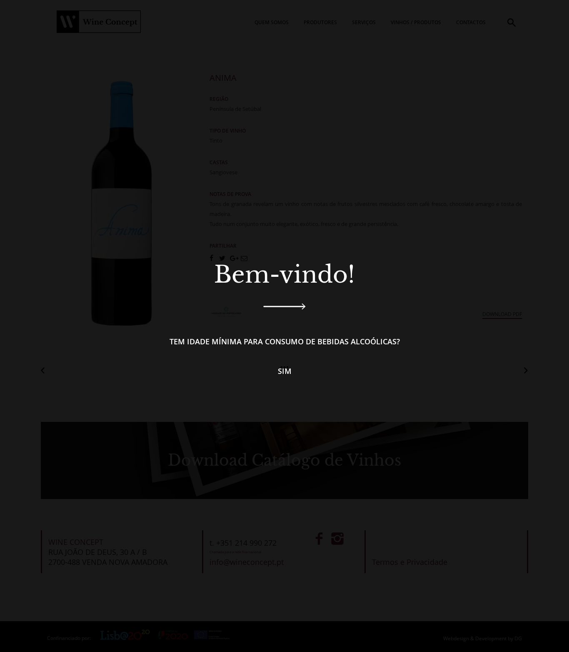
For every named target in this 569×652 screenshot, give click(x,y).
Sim (285, 371)
